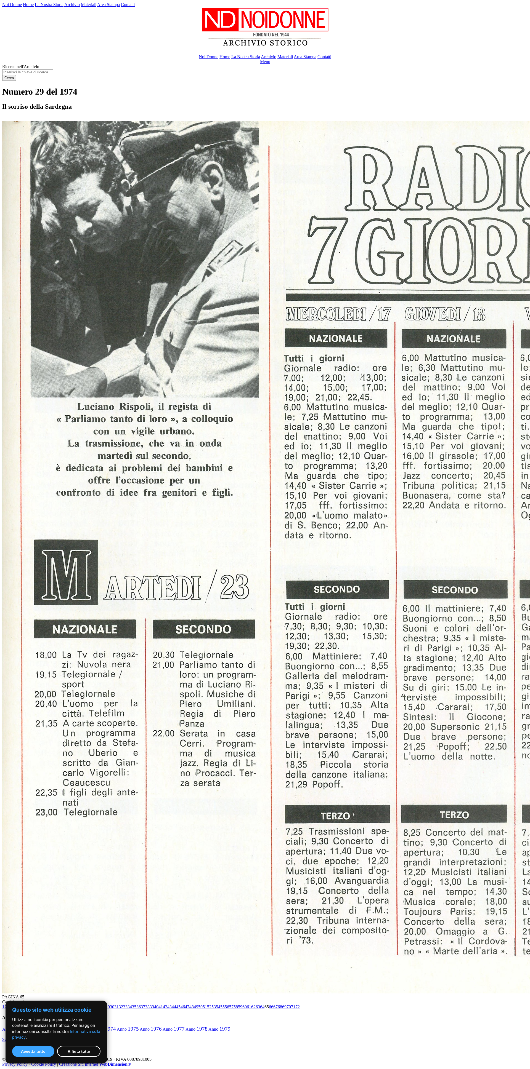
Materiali (88, 4)
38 (147, 1006)
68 (280, 1006)
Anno (128, 1029)
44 (174, 1006)
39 (152, 1006)
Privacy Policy (15, 1064)
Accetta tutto (33, 1051)
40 (156, 1006)
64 (262, 1006)
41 (160, 1006)
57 (231, 1006)
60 (244, 1006)
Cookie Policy (43, 1064)
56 (227, 1006)
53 (213, 1006)
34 (130, 1006)
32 (121, 1006)
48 (191, 1006)
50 (200, 1006)
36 (138, 1006)
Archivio (72, 4)
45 (178, 1006)
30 (112, 1006)
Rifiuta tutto (79, 1051)
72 (297, 1006)
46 (183, 1006)
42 (165, 1006)
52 (209, 1006)
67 (275, 1006)
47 (187, 1006)
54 (218, 1006)
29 (107, 1006)
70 (289, 1006)
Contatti (128, 4)
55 (222, 1006)
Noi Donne (12, 4)
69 (284, 1006)
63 (258, 1006)
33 (125, 1006)
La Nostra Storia (49, 4)
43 (169, 1006)
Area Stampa (108, 4)
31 (116, 1006)
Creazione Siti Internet (95, 1064)
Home (28, 4)
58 (236, 1006)
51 (205, 1006)
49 (196, 1006)
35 (134, 1006)
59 (240, 1006)
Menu (265, 61)
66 (271, 1006)
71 (293, 1006)
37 (143, 1006)
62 (253, 1006)
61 (249, 1006)
